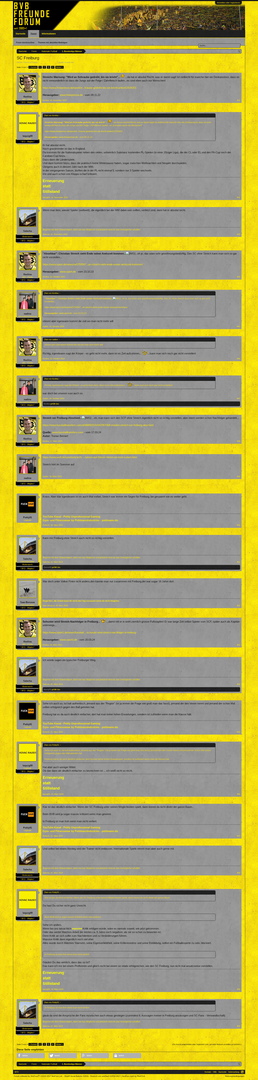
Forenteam (79, 62)
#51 (238, 562)
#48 (238, 441)
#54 (238, 684)
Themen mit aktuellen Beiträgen (52, 42)
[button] (31, 1055)
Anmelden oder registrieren (228, 3)
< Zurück (33, 67)
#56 (238, 794)
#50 (238, 525)
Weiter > (59, 67)
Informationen (49, 33)
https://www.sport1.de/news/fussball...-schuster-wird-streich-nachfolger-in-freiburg (89, 632)
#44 (238, 277)
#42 (238, 197)
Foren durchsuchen (25, 42)
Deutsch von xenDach (105, 1076)
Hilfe (215, 1072)
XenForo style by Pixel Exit (133, 1076)
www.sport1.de (68, 639)
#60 (238, 1026)
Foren (34, 33)
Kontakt (208, 1072)
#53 (238, 645)
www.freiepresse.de (71, 95)
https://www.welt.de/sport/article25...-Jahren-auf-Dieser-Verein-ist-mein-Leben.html (90, 457)
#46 (238, 359)
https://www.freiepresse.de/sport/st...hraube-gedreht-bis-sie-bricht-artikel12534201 (89, 87)
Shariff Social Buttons (76, 1076)
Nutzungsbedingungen (234, 1076)
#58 (238, 873)
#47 (238, 398)
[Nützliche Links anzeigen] (239, 51)
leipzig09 (27, 136)
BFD (17, 1072)
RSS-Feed (242, 1072)
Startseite (20, 33)
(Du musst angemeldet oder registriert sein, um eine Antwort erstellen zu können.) (207, 1044)
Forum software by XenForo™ (38, 1076)
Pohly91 (27, 517)
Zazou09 (47, 567)
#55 (238, 732)
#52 (238, 605)
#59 (238, 989)
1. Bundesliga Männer (48, 62)
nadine (27, 313)
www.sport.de (68, 271)
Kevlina (28, 96)
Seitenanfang (233, 1072)
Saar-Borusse (27, 602)
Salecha (27, 231)
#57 (238, 836)
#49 (238, 476)
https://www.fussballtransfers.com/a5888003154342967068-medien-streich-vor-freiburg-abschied (98, 425)
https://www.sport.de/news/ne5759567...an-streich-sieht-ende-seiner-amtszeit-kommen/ (93, 264)
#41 (238, 100)
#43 (238, 234)
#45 (238, 326)
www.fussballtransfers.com (67, 432)
